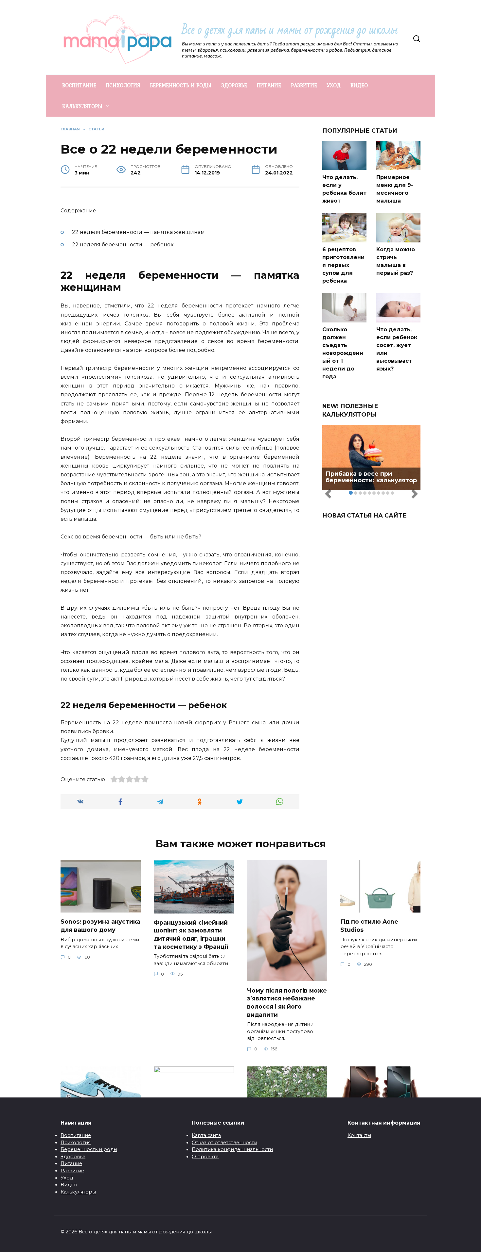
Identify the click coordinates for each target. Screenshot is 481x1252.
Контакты (359, 1135)
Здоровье (73, 1157)
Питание (71, 1163)
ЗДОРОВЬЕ (234, 85)
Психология (76, 1142)
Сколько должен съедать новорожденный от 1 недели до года (342, 353)
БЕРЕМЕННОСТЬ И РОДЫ (180, 85)
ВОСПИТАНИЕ (79, 85)
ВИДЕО (359, 85)
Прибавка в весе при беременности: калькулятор (371, 477)
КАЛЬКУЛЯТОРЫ (82, 106)
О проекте (205, 1157)
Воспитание (76, 1135)
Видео (69, 1185)
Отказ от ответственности (224, 1142)
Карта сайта (206, 1135)
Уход (67, 1178)
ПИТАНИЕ (269, 85)
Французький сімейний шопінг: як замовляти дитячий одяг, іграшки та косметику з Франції (191, 934)
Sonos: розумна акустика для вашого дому (100, 925)
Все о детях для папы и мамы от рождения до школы (290, 30)
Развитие (72, 1171)
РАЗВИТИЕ (304, 85)
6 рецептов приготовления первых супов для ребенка (343, 265)
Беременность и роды (89, 1149)
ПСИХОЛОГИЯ (123, 85)
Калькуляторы (78, 1192)
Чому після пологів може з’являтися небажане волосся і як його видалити (287, 1002)
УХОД (334, 85)
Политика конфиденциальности (232, 1149)
